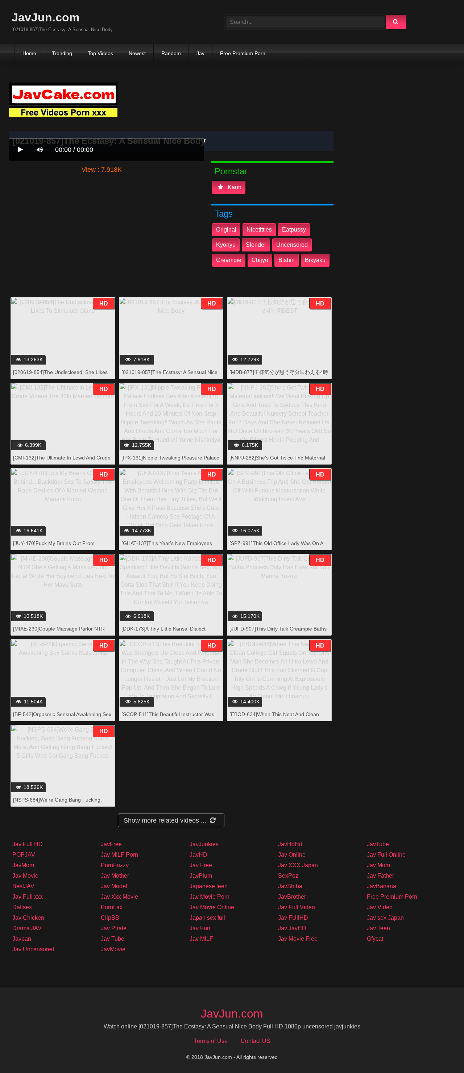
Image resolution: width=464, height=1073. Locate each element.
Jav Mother (115, 876)
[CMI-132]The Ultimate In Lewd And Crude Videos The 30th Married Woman (62, 461)
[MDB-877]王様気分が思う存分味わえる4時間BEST (278, 376)
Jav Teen (378, 928)
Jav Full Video (296, 907)
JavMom (23, 865)
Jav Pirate (114, 928)
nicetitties (259, 229)
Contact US (255, 1041)
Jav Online (292, 855)
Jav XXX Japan (298, 865)
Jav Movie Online (212, 907)
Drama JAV (27, 928)
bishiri (286, 260)
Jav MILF (201, 939)
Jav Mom (378, 865)
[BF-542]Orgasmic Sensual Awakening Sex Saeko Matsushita (62, 718)
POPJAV (23, 855)
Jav (200, 53)
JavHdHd (290, 844)
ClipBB (110, 918)
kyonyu (226, 245)
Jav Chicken (28, 918)
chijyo (260, 260)
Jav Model (114, 886)
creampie (228, 260)
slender (256, 245)
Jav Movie (25, 876)
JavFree (111, 844)
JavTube (378, 844)
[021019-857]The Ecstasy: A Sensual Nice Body (169, 376)
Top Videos (100, 53)
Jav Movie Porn (209, 897)
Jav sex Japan (385, 918)
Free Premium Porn (242, 53)
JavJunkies (204, 844)
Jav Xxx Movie (119, 897)
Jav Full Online (386, 855)
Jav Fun (200, 928)
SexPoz (288, 876)
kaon (233, 187)
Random (171, 53)
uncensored (292, 245)
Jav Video (380, 907)
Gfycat (375, 939)
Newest (137, 53)
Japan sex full (207, 918)
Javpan (21, 939)
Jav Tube (112, 939)
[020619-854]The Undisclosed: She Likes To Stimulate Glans (60, 376)
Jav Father (380, 876)
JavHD (198, 855)
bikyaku (315, 260)
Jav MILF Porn (119, 855)
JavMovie (113, 949)
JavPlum (201, 876)
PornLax (112, 907)
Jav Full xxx (27, 897)
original (226, 229)
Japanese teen (209, 886)
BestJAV (23, 886)
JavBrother (292, 897)
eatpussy (294, 229)
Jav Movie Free (298, 939)
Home (29, 53)
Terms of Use (211, 1041)
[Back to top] (440, 1051)
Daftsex (22, 907)
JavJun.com (45, 17)
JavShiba (290, 886)
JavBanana (381, 886)
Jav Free (201, 865)
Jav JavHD (292, 928)
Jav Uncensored (33, 949)
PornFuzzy (115, 865)
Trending (62, 53)
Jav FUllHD (293, 918)
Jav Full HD (27, 844)
